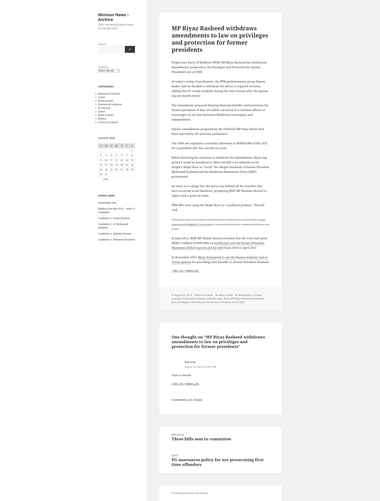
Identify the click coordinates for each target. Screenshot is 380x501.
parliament (258, 298)
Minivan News (205, 295)
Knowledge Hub (107, 202)
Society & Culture (108, 122)
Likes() (178, 271)
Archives (103, 67)
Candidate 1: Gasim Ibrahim (114, 218)
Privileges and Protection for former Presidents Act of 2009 (211, 302)
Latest (101, 111)
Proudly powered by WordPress (190, 493)
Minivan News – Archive (113, 17)
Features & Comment (110, 104)
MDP (226, 298)
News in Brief (105, 115)
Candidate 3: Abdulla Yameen (115, 233)
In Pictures (104, 108)
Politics (102, 118)
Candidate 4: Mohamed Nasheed (116, 239)
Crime (101, 97)
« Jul (105, 179)
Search (102, 44)
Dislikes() (192, 271)
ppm (174, 302)
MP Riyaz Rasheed (240, 298)
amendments (245, 295)
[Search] (130, 49)
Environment (105, 100)
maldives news (214, 298)
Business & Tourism (109, 93)
